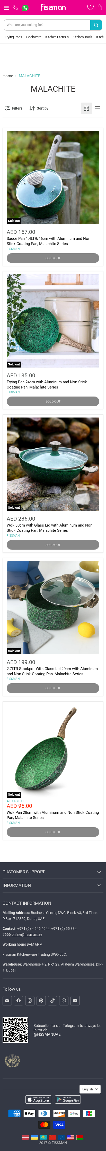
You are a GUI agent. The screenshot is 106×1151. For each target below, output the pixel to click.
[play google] (68, 1099)
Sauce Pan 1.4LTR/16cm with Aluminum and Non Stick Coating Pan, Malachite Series (48, 241)
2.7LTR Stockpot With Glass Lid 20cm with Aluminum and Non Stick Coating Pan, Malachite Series (52, 671)
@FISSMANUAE (47, 1034)
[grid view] (86, 108)
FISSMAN (13, 249)
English (87, 1089)
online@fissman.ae (27, 934)
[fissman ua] (34, 1138)
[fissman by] (79, 1138)
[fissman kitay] (52, 1138)
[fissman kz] (43, 1138)
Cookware (33, 37)
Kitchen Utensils (56, 37)
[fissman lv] (25, 1138)
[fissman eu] (61, 1138)
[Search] (96, 25)
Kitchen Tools (82, 37)
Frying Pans (13, 37)
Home (8, 76)
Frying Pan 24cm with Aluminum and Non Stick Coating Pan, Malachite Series (47, 385)
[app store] (38, 1099)
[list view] (97, 108)
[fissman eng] (70, 1138)
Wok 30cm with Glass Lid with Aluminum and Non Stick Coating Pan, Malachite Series (49, 528)
